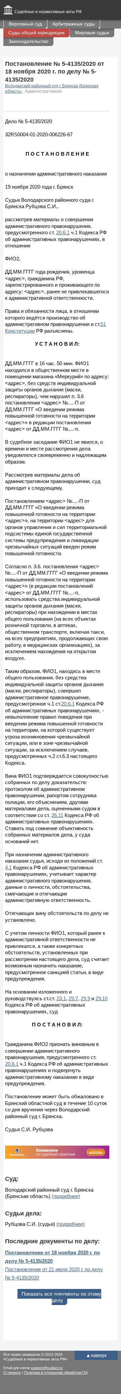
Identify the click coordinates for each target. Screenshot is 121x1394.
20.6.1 (63, 232)
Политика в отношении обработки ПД (55, 1373)
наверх (96, 1355)
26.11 (57, 815)
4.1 (8, 867)
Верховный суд (25, 24)
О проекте (12, 1373)
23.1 (61, 998)
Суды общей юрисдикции (36, 32)
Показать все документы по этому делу (61, 1297)
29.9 (85, 998)
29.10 (101, 998)
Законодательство (28, 41)
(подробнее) (66, 1196)
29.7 (73, 998)
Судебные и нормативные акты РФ (48, 11)
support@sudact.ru (47, 1368)
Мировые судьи (92, 32)
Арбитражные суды (73, 24)
